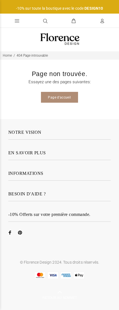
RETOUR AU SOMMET (59, 298)
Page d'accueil (59, 97)
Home (7, 55)
